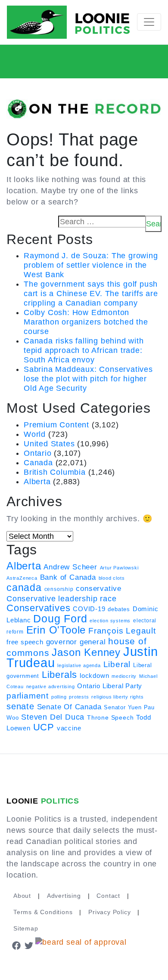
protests (79, 696)
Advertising (64, 895)
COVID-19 (89, 609)
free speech (25, 642)
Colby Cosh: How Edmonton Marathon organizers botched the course (86, 322)
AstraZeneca (21, 578)
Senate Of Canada (69, 706)
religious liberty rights (117, 696)
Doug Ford (60, 618)
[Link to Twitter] (29, 945)
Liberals (59, 674)
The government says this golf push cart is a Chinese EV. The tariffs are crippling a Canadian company (91, 293)
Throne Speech (110, 717)
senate (20, 706)
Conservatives (38, 608)
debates (119, 609)
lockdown (94, 675)
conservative (98, 588)
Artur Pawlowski (119, 567)
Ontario (38, 453)
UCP (43, 727)
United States (49, 443)
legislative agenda (78, 665)
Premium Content (56, 424)
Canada (38, 462)
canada (24, 587)
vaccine (69, 728)
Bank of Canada (68, 577)
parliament (27, 695)
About (22, 895)
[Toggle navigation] (149, 22)
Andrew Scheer (70, 567)
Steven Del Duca (52, 717)
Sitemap (25, 928)
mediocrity (124, 676)
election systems (110, 620)
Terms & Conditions (42, 912)
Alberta (37, 481)
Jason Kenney (86, 652)
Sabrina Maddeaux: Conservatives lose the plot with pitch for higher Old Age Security (88, 379)
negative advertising (50, 686)
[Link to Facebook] (16, 945)
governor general (76, 642)
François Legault (122, 630)
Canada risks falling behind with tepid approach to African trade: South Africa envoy (84, 350)
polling (59, 696)
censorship (59, 589)
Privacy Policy (109, 912)
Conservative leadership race (61, 598)
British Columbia (55, 472)
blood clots (112, 578)
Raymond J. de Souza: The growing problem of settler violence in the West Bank (91, 265)
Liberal (117, 664)
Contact (108, 895)
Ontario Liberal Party (109, 685)
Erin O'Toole (56, 630)
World (35, 434)
